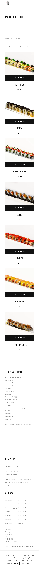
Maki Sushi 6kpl (10, 397)
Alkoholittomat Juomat (12, 377)
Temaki (7, 419)
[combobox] (17, 46)
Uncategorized (9, 422)
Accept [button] (16, 563)
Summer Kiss (19, 172)
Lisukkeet (8, 394)
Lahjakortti (8, 391)
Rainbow (19, 85)
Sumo (19, 215)
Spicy (19, 128)
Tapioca (7, 413)
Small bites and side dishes (13, 408)
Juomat (7, 388)
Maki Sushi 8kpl (10, 399)
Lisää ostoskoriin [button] (19, 78)
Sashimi (7, 405)
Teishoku (8, 416)
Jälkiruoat (8, 385)
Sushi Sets (8, 411)
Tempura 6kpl (19, 345)
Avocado (8, 380)
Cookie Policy (25, 564)
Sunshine (19, 302)
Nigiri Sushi (8, 402)
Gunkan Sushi (9, 383)
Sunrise (19, 258)
